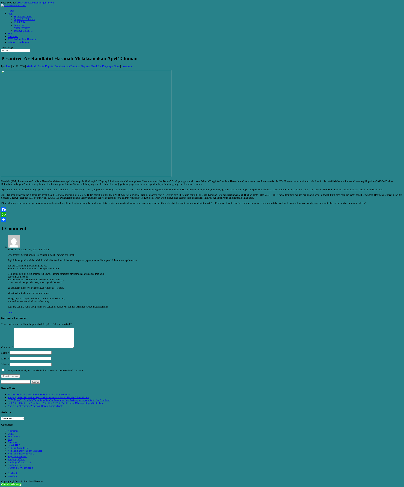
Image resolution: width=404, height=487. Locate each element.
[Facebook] (202, 209)
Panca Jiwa (19, 25)
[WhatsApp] (202, 214)
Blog (10, 439)
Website (5, 364)
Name (5, 352)
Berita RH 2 (14, 436)
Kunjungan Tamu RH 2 (19, 462)
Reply (11, 312)
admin (7, 66)
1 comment (126, 66)
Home (11, 10)
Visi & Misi (19, 22)
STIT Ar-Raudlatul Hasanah (22, 39)
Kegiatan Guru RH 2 (18, 448)
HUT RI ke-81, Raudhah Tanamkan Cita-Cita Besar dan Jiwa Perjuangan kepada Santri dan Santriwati (59, 400)
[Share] (202, 219)
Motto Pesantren (22, 28)
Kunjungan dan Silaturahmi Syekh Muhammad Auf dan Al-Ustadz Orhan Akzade (48, 397)
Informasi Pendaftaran (19, 42)
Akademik (31, 66)
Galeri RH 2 (14, 445)
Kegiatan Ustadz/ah (91, 66)
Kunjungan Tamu (111, 66)
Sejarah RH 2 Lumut (24, 19)
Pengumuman (14, 465)
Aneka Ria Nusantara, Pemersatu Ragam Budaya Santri (35, 406)
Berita (11, 33)
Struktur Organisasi (23, 30)
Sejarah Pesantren (23, 16)
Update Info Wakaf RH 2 (20, 467)
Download (13, 36)
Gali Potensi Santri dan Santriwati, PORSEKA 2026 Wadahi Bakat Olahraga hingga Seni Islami (55, 403)
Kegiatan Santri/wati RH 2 (21, 453)
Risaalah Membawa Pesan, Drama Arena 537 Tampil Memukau (39, 394)
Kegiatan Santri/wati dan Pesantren (62, 66)
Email (5, 358)
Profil (10, 13)
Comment (7, 347)
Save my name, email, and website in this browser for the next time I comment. (44, 370)
